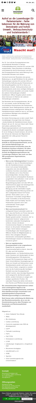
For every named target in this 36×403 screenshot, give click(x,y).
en (30, 2)
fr (27, 2)
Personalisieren (27, 399)
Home (3, 56)
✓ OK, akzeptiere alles (12, 399)
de (33, 2)
